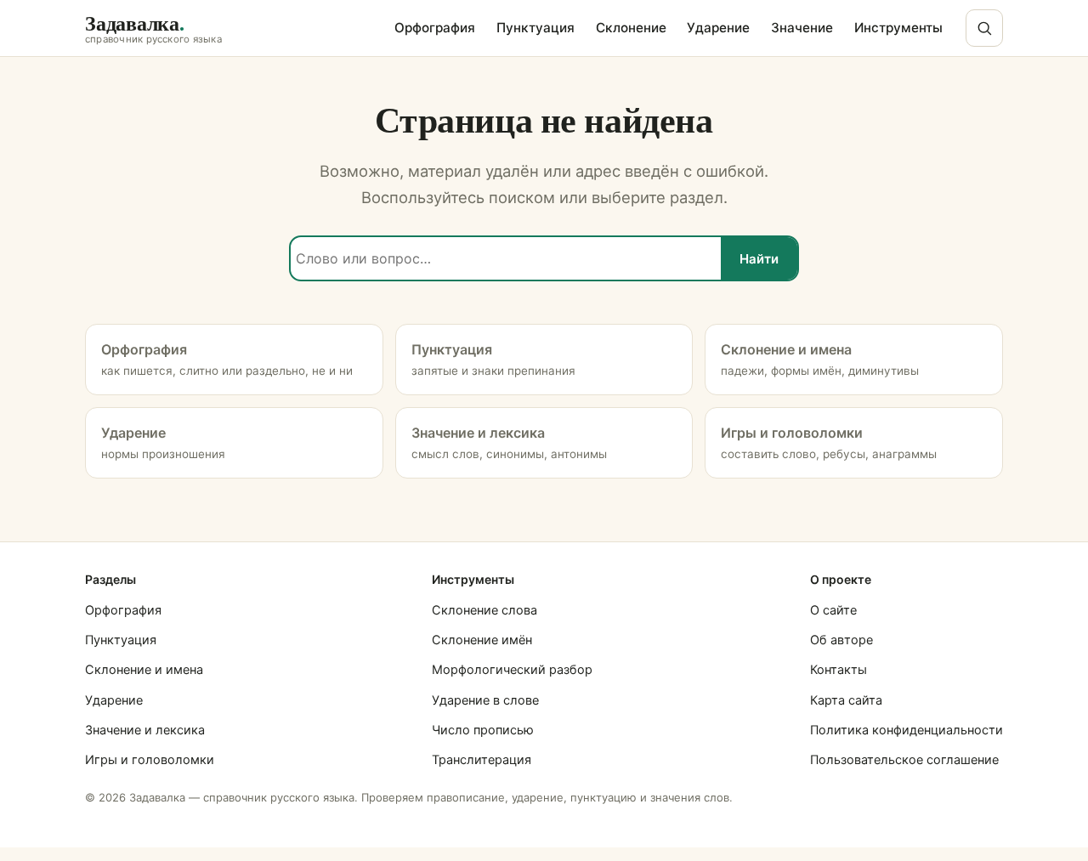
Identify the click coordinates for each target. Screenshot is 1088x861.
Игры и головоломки (149, 760)
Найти (759, 259)
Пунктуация (535, 28)
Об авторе (841, 640)
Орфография (434, 28)
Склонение (631, 28)
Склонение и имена (144, 669)
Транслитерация (481, 760)
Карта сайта (846, 700)
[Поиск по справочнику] (984, 28)
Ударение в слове (485, 700)
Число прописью (483, 730)
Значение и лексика (145, 730)
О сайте (833, 610)
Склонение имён (482, 640)
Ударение (718, 28)
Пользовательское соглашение (904, 760)
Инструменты (898, 28)
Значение (802, 28)
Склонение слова (484, 610)
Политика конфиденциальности (906, 730)
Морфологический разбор (512, 669)
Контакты (838, 669)
